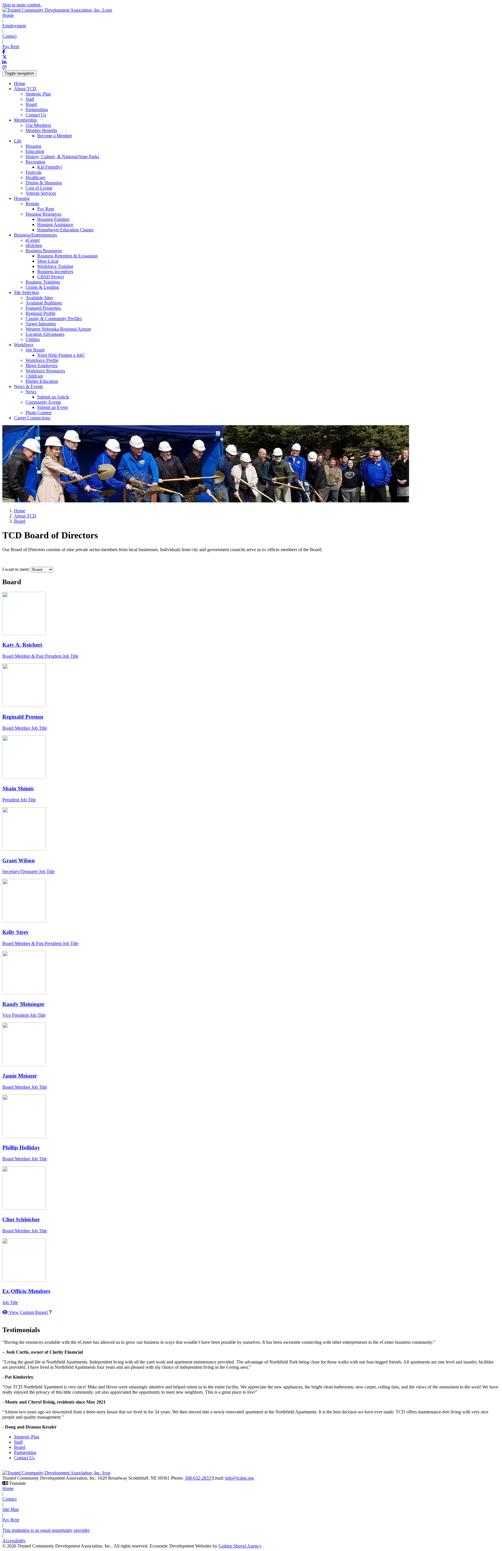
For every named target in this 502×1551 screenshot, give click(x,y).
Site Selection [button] (26, 292)
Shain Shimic (18, 788)
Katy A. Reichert (22, 645)
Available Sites (39, 297)
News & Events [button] (28, 386)
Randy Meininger (23, 1004)
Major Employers (42, 365)
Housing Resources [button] (43, 214)
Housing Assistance (55, 224)
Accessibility (14, 1540)
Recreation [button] (35, 161)
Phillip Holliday (21, 1147)
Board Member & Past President (40, 656)
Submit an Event (52, 407)
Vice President (24, 1015)
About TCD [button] (25, 88)
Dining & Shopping (44, 182)
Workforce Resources (45, 370)
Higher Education (42, 381)
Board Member (24, 728)
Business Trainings (43, 281)
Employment (14, 25)
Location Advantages (45, 334)
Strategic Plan (38, 93)
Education (35, 151)
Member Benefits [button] (41, 130)
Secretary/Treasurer (28, 871)
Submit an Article (53, 396)
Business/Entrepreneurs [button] (35, 234)
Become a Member (54, 135)
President (19, 799)
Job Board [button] (35, 349)
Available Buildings (44, 302)
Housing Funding (53, 219)
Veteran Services (41, 193)
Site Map (10, 1509)
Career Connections (32, 417)
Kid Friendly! (49, 167)
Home (8, 15)
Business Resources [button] (44, 250)
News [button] (31, 391)
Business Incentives (55, 271)
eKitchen (34, 245)
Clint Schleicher (21, 1219)
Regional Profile (40, 313)
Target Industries (41, 323)
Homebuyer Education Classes (65, 229)
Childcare (34, 376)
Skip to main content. (21, 4)
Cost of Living (39, 187)
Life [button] (17, 140)
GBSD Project (50, 276)
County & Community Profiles (54, 318)
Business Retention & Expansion (67, 255)
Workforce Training (55, 266)
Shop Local (47, 261)
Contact (9, 36)
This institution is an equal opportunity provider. (46, 1530)
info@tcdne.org (239, 1478)
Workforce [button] (23, 344)
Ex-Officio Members (26, 1291)
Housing (33, 146)
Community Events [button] (43, 402)
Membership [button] (25, 120)
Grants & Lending (42, 287)
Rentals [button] (32, 203)
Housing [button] (22, 198)
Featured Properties (43, 308)
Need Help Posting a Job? (61, 355)
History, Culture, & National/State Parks (62, 156)
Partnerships (37, 109)
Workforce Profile (42, 360)
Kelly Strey (15, 932)
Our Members (38, 125)
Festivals (34, 172)
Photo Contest (38, 412)
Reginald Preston (22, 717)
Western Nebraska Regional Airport (58, 329)
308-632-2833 (198, 1478)
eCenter (33, 240)
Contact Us (36, 114)
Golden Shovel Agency (239, 1545)
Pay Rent (10, 46)
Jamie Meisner (19, 1076)
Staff (30, 99)
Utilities (33, 339)
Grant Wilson (18, 860)
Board (31, 104)
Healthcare (35, 177)
